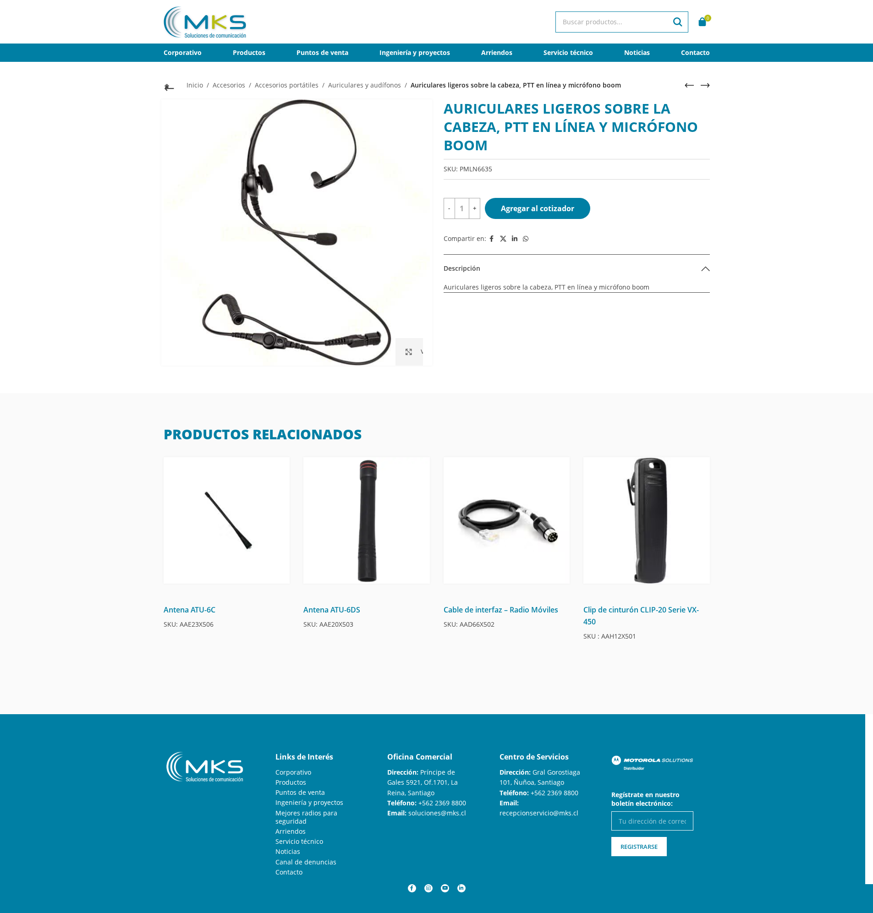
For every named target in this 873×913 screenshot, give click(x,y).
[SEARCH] (677, 22)
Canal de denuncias (305, 862)
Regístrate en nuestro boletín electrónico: (645, 799)
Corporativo (293, 772)
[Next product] (705, 85)
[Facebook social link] (491, 239)
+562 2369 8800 (442, 802)
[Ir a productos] (168, 86)
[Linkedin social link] (514, 239)
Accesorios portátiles (286, 85)
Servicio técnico (299, 841)
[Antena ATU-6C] (227, 520)
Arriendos (290, 831)
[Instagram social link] (428, 888)
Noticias (287, 851)
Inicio (195, 85)
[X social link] (503, 239)
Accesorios (229, 85)
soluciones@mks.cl (437, 813)
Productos (290, 782)
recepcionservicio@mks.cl (539, 813)
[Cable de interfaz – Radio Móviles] (507, 520)
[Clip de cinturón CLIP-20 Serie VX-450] (646, 520)
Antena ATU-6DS (331, 610)
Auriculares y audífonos (364, 85)
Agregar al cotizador (537, 208)
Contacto (288, 872)
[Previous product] (689, 85)
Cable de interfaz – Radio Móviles (501, 610)
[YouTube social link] (445, 888)
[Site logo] (205, 20)
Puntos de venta (300, 792)
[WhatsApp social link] (525, 239)
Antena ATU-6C (189, 610)
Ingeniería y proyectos (309, 802)
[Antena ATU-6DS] (366, 520)
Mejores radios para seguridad (306, 817)
